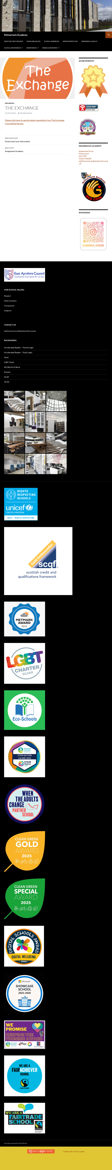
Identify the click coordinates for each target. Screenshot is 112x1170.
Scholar (7, 372)
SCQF (6, 377)
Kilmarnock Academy (16, 34)
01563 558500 (85, 158)
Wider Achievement (50, 48)
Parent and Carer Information (17, 140)
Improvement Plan (70, 41)
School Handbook (51, 41)
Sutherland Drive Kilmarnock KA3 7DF (86, 153)
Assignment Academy (14, 149)
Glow (6, 357)
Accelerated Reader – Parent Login (18, 347)
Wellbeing (9, 103)
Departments (31, 48)
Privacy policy (79, 1151)
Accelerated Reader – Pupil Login (18, 352)
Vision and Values (33, 41)
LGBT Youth (9, 362)
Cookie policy (68, 1151)
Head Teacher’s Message (13, 41)
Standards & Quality (89, 41)
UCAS (6, 382)
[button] (14, 401)
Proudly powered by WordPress (15, 1143)
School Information (12, 48)
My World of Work (12, 367)
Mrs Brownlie (26, 113)
